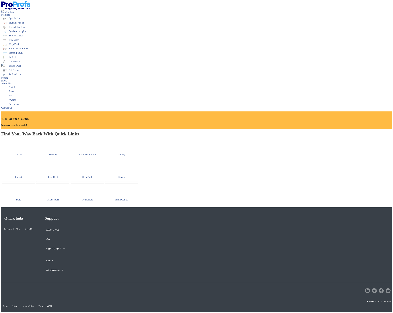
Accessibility (28, 306)
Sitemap (370, 301)
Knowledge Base (17, 27)
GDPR (50, 306)
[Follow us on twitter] (374, 292)
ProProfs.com (15, 74)
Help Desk (14, 44)
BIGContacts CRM (18, 48)
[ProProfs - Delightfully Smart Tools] (15, 9)
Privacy (15, 306)
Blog (18, 229)
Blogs (4, 80)
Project (12, 57)
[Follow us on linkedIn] (367, 292)
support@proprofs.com (55, 248)
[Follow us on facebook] (381, 292)
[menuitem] (196, 18)
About (12, 87)
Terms (5, 306)
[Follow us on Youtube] (388, 292)
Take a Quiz (15, 65)
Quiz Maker (15, 18)
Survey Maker (16, 35)
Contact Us (6, 107)
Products (5, 15)
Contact (49, 261)
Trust (11, 95)
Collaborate (14, 61)
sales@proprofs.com (54, 270)
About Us (6, 83)
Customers (14, 104)
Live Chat (14, 40)
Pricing (4, 78)
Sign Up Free (7, 12)
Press (11, 91)
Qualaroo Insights (17, 31)
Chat (48, 239)
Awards (12, 100)
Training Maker (16, 22)
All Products (15, 70)
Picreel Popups (16, 53)
